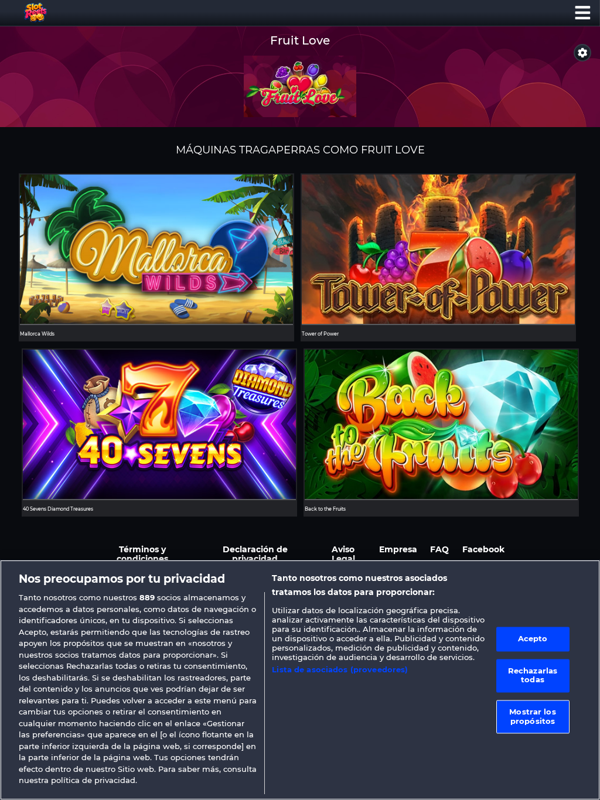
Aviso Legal (343, 554)
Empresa (398, 549)
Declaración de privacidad (255, 554)
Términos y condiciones (142, 554)
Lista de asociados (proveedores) (340, 669)
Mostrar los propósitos (532, 716)
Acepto (533, 639)
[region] (300, 680)
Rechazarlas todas (532, 675)
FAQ (439, 549)
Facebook (483, 549)
